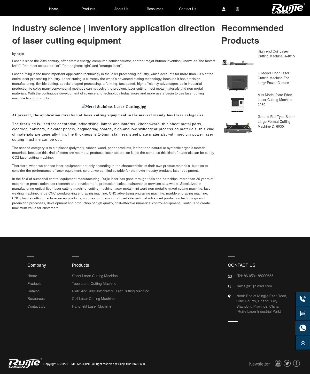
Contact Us (36, 306)
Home (32, 275)
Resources (36, 298)
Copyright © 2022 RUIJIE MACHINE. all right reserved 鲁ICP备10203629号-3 (94, 364)
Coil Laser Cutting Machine (93, 298)
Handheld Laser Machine (91, 306)
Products (34, 283)
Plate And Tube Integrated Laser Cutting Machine (110, 290)
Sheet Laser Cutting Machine (95, 275)
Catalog (33, 290)
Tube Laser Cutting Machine (94, 283)
